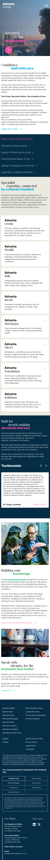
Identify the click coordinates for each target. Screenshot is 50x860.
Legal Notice (30, 746)
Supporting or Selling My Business (17, 172)
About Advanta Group (34, 708)
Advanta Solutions (9, 726)
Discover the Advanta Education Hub (16, 622)
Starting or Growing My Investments (17, 165)
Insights (5, 739)
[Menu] (46, 5)
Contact (5, 742)
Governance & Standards (35, 715)
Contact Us (5, 690)
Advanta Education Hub (11, 733)
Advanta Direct (8, 722)
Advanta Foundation (10, 729)
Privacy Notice (31, 742)
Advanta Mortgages (10, 719)
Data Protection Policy (34, 739)
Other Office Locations (13, 847)
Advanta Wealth (8, 708)
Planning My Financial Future (14, 145)
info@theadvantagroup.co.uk (15, 853)
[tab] (13, 778)
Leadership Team (32, 712)
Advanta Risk (7, 712)
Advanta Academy (32, 719)
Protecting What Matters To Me (15, 159)
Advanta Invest (8, 715)
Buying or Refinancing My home (16, 152)
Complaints (29, 749)
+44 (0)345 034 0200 (12, 831)
